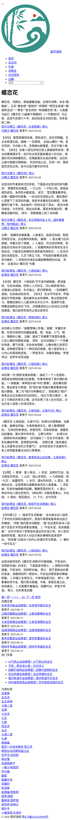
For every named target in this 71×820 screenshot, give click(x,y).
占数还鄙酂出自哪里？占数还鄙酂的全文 (26, 613)
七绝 (4, 722)
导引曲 (5, 771)
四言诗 (5, 726)
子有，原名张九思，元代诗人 (26, 665)
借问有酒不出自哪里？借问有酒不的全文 (33, 678)
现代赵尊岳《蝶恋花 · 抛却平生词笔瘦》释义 (28, 504)
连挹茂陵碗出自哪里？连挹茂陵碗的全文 (26, 630)
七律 (4, 738)
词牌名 (12, 70)
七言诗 (5, 713)
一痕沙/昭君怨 (10, 767)
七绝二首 (6, 705)
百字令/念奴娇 (10, 755)
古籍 (11, 79)
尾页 (38, 597)
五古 (4, 730)
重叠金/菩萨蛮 (10, 800)
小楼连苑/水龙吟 (11, 812)
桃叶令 (5, 808)
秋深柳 (5, 788)
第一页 (5, 597)
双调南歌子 (8, 763)
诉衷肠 (5, 693)
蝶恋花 (14, 130)
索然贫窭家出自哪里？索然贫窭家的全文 (26, 638)
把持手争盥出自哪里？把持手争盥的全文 (26, 646)
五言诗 (5, 697)
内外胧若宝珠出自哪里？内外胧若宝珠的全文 (35, 682)
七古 (4, 718)
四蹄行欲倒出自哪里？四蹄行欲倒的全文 (33, 670)
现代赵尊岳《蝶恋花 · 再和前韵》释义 (24, 317)
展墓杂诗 (6, 779)
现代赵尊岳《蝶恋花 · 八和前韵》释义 (24, 550)
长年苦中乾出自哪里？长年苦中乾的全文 (26, 605)
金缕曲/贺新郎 (10, 792)
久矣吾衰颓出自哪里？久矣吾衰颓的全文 (26, 622)
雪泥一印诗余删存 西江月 (16, 746)
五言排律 (6, 701)
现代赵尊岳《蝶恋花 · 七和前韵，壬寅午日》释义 (31, 410)
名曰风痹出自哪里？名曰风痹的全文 (30, 674)
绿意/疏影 (7, 796)
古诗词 (12, 62)
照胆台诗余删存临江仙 (15, 751)
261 (23, 597)
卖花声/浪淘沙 (10, 804)
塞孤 (4, 775)
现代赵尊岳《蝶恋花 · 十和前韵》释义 (24, 270)
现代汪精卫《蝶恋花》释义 (17, 173)
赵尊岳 (5, 274)
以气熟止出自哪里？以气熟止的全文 (30, 661)
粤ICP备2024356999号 (35, 816)
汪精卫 (5, 130)
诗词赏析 (13, 75)
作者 (11, 66)
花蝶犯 (5, 783)
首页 (11, 58)
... (20, 597)
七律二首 (6, 734)
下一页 (30, 597)
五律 (4, 709)
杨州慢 (5, 759)
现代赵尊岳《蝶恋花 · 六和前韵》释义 (24, 364)
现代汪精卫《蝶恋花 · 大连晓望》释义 (24, 126)
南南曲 (5, 742)
